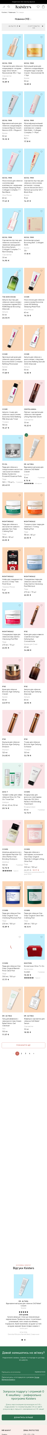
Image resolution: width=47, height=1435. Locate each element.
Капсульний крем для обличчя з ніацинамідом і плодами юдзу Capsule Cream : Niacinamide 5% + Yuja (34, 70)
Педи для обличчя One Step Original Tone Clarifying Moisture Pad (11, 915)
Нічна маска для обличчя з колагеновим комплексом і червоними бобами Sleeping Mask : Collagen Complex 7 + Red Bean (12, 186)
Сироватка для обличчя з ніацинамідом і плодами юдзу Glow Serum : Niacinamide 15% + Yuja (12, 69)
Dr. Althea (29, 464)
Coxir (26, 297)
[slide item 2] (25, 1340)
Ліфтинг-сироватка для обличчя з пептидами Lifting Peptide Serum (33, 414)
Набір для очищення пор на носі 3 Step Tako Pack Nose (12, 581)
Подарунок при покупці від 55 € (23, 2)
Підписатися (40, 1372)
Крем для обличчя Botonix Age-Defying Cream (10, 691)
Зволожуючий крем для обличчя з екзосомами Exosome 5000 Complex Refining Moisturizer (12, 360)
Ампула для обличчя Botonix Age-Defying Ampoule (32, 691)
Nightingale (8, 521)
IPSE (26, 631)
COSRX (27, 792)
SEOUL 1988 (7, 63)
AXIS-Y (5, 792)
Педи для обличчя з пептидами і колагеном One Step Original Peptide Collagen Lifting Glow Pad (34, 856)
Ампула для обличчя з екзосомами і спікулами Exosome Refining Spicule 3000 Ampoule (34, 360)
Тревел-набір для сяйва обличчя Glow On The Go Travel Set (12, 797)
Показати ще (23, 1045)
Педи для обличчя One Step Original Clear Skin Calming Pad (33, 915)
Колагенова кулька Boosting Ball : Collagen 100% (34, 242)
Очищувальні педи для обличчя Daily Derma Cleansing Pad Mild (11, 636)
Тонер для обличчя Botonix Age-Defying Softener (32, 744)
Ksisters (28, 963)
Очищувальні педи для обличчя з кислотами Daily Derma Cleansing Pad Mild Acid (33, 582)
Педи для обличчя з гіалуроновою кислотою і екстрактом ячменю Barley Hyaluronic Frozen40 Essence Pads (12, 471)
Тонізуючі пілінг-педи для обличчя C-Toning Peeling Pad (34, 526)
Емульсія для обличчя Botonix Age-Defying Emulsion (10, 744)
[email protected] (31, 1430)
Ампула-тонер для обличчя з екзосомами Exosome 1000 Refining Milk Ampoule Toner (11, 415)
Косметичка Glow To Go (34, 966)
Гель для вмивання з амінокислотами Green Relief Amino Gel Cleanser (11, 1022)
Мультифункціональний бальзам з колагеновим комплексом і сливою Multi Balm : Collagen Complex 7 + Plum (33, 128)
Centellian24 (30, 409)
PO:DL (4, 464)
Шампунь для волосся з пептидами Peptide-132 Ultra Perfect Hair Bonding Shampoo (12, 855)
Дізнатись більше (23, 1417)
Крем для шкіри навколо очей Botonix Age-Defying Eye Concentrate (34, 637)
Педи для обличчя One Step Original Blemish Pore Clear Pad (11, 968)
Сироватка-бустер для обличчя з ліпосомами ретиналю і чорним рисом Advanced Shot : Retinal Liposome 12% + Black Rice (33, 186)
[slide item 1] (22, 1340)
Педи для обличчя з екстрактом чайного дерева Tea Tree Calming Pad (11, 527)
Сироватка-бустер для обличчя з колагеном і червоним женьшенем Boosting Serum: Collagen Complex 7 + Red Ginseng (12, 246)
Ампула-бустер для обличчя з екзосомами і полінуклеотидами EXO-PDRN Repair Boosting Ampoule (12, 304)
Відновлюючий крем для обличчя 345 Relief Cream (33, 469)
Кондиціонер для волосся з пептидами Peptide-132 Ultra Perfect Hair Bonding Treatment (32, 799)
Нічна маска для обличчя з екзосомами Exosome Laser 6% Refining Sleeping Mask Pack (34, 303)
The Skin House (9, 297)
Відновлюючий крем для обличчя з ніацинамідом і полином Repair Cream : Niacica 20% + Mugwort (12, 126)
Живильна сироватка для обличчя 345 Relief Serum (34, 1021)
